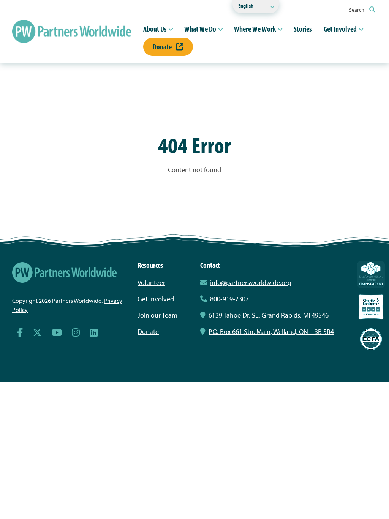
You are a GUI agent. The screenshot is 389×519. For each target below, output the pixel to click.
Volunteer (151, 282)
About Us (154, 28)
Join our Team (157, 315)
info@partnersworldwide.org (250, 282)
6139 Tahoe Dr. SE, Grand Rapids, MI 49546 (269, 315)
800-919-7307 (229, 298)
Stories (303, 28)
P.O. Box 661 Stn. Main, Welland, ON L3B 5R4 (271, 331)
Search (357, 9)
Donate (163, 46)
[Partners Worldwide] (71, 31)
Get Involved (340, 28)
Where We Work (255, 28)
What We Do (200, 28)
